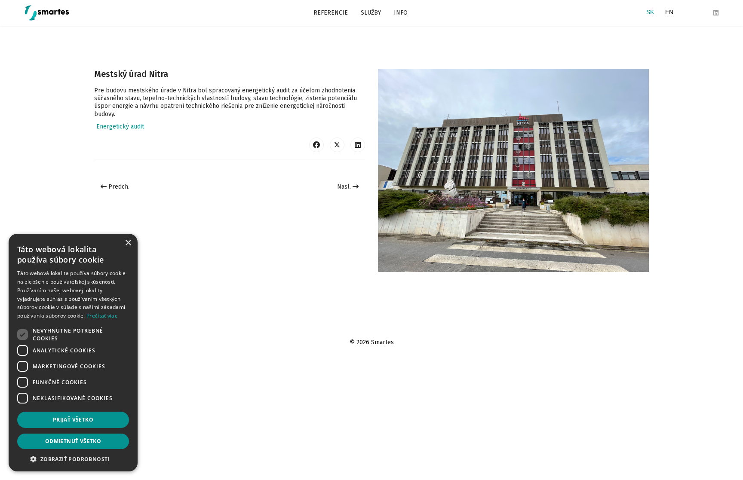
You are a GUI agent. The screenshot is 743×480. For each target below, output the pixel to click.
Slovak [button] (650, 13)
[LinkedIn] (357, 145)
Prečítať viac (101, 315)
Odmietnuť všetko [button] (73, 441)
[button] (73, 459)
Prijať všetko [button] (73, 419)
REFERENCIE (330, 12)
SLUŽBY (371, 12)
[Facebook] (316, 145)
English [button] (669, 13)
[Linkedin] (715, 13)
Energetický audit (120, 126)
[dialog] (73, 352)
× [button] (128, 243)
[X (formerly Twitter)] (337, 145)
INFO (401, 12)
